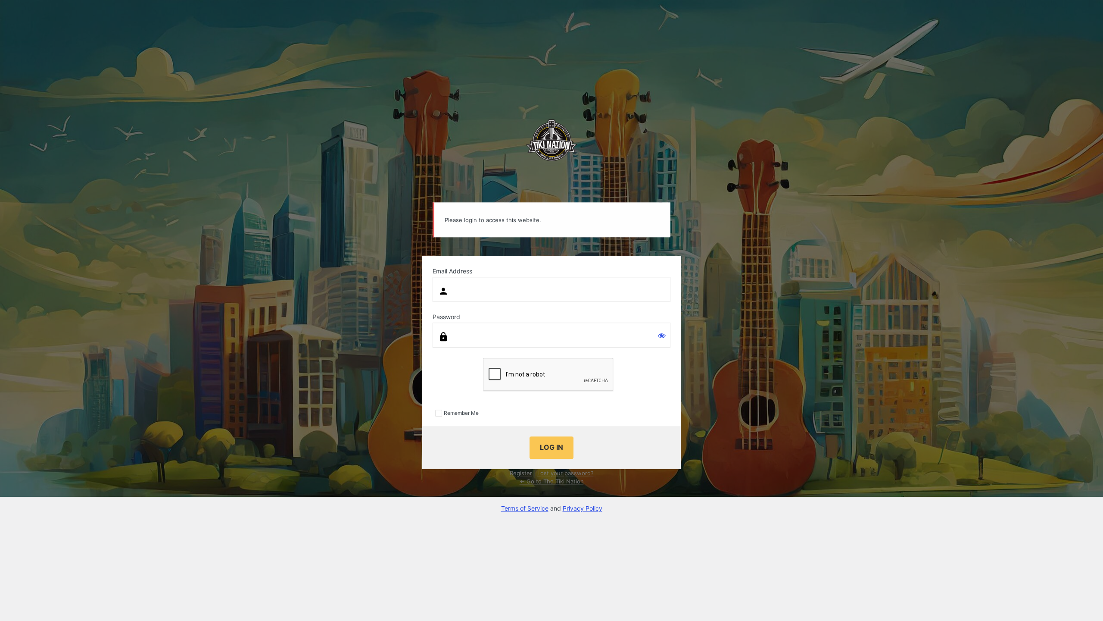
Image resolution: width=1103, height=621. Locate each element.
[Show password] (661, 336)
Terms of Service (524, 508)
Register (521, 473)
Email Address (452, 271)
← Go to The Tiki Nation (552, 481)
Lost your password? (565, 473)
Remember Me (461, 413)
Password (446, 317)
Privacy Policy (582, 508)
